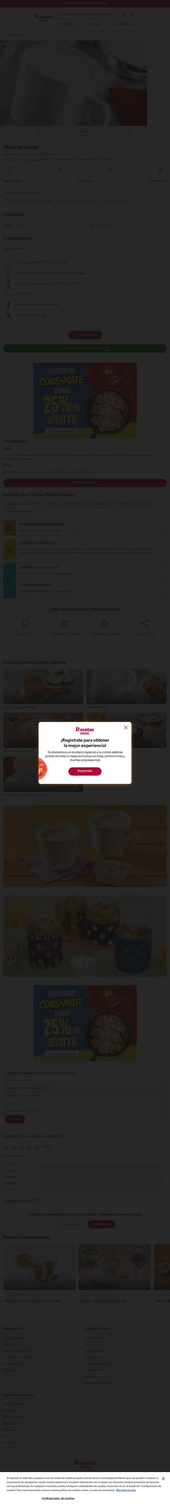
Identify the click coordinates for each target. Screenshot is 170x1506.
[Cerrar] (163, 1478)
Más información (126, 1490)
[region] (85, 1489)
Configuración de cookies (58, 1498)
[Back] (126, 728)
